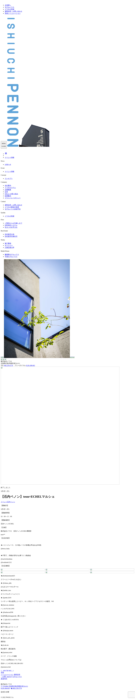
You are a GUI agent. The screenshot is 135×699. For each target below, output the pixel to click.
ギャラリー (9, 245)
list (7, 670)
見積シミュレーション (13, 13)
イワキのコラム (10, 187)
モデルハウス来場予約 (13, 209)
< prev (3, 670)
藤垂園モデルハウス (12, 254)
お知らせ (8, 164)
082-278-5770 (8, 365)
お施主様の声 (9, 247)
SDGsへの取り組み (11, 194)
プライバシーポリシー (13, 198)
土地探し (8, 5)
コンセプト (9, 178)
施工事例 (8, 243)
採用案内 (8, 196)
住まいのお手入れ (11, 227)
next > (11, 670)
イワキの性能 (9, 9)
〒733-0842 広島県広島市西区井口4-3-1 (14, 686)
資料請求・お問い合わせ (13, 11)
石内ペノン (11, 502)
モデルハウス (9, 7)
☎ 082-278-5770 (16, 688)
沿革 (6, 192)
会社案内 (8, 185)
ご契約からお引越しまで (13, 223)
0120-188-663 (30, 365)
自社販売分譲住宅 (11, 236)
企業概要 (8, 189)
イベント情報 (9, 157)
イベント (4, 502)
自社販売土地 (9, 234)
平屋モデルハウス (11, 256)
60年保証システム (11, 225)
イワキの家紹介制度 (12, 207)
